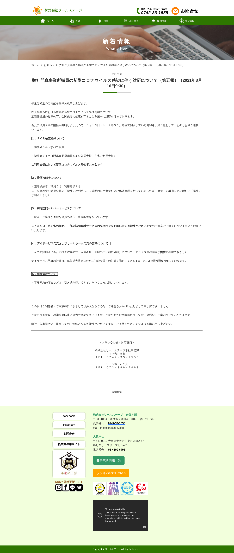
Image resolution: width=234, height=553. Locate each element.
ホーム (50, 20)
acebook (69, 416)
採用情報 (162, 20)
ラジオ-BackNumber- (111, 473)
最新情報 (117, 391)
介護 (78, 20)
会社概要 (134, 20)
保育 (106, 20)
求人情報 (189, 20)
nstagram (69, 424)
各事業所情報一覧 (108, 460)
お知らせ (49, 65)
